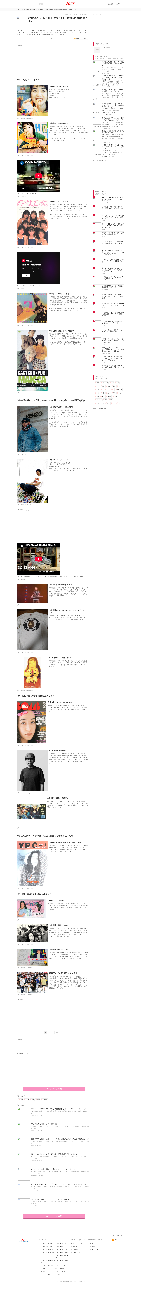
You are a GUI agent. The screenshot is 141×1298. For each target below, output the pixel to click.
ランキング (105, 382)
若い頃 (108, 389)
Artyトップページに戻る (54, 1089)
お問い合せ (76, 1246)
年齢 (98, 393)
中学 (103, 396)
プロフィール (100, 403)
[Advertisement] (36, 59)
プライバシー (95, 1249)
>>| (57, 1033)
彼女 (113, 403)
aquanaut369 (34, 1175)
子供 (21, 1100)
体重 (105, 400)
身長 (103, 386)
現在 (112, 382)
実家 (108, 393)
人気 (118, 382)
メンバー (99, 400)
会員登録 (110, 4)
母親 (98, 396)
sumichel (33, 1115)
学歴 (98, 389)
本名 (119, 393)
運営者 (94, 1246)
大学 (119, 386)
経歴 (108, 403)
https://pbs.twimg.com (27, 118)
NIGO (27, 1100)
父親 (103, 393)
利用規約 (75, 1249)
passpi (103, 73)
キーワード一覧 (96, 1243)
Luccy (32, 1206)
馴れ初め (119, 389)
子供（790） (75, 14)
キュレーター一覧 (77, 1243)
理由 (115, 396)
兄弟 (114, 393)
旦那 (111, 400)
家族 (108, 386)
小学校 (109, 396)
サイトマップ (76, 1252)
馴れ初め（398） (84, 14)
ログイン (118, 4)
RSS (116, 1240)
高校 (114, 386)
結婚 (38, 1100)
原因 (33, 1100)
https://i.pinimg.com (26, 454)
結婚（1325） (68, 14)
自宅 (119, 403)
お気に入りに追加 (81, 38)
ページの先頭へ (116, 1235)
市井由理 (45, 1100)
